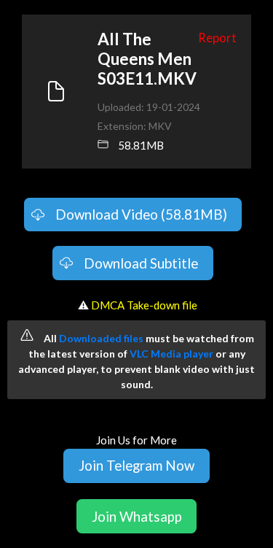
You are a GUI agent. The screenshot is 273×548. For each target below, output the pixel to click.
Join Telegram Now (136, 465)
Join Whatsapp (137, 516)
